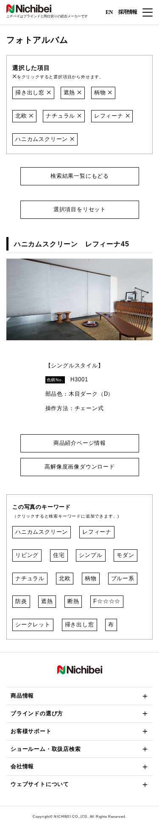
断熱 (73, 601)
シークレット (32, 624)
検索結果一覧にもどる (79, 176)
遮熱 (70, 92)
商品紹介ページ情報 (79, 443)
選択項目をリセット (79, 209)
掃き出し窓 (31, 92)
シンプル (90, 555)
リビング (27, 555)
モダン (125, 555)
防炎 (21, 601)
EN (109, 11)
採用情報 (127, 12)
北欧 (22, 116)
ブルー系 (122, 578)
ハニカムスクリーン (42, 139)
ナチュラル (61, 116)
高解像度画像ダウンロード (80, 466)
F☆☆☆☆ (106, 601)
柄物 (101, 92)
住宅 (59, 555)
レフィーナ (110, 116)
